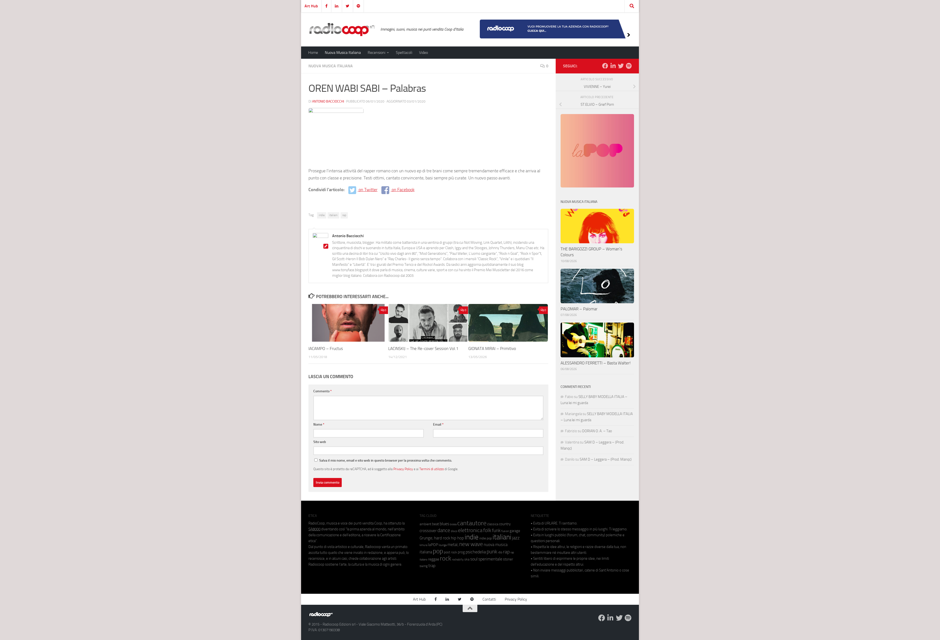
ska (467, 559)
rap (344, 215)
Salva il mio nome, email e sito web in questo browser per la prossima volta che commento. (385, 460)
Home (313, 52)
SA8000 (314, 529)
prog (461, 552)
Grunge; (426, 538)
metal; (452, 544)
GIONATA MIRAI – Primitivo (492, 348)
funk (496, 530)
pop (438, 551)
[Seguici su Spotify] (629, 66)
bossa (453, 524)
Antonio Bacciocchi (328, 101)
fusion (505, 531)
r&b (500, 552)
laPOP (433, 545)
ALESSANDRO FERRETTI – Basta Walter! (596, 363)
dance (443, 530)
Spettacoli (404, 52)
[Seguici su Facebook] (605, 66)
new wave (471, 544)
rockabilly (458, 559)
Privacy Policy (403, 469)
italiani (333, 215)
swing (424, 566)
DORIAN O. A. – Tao (597, 431)
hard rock (442, 538)
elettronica (470, 530)
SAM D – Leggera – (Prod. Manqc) (606, 459)
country (505, 524)
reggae (433, 559)
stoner (508, 559)
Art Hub (311, 6)
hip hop (457, 537)
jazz (516, 538)
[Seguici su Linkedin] (613, 66)
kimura (423, 545)
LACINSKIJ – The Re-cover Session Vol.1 (423, 348)
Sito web (319, 442)
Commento (322, 391)
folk (487, 530)
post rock (450, 552)
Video (423, 52)
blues (444, 523)
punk (492, 552)
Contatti (489, 599)
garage (515, 531)
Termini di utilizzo (431, 469)
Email (438, 424)
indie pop (485, 538)
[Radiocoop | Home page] (342, 29)
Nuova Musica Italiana (343, 52)
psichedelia (476, 552)
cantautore (471, 523)
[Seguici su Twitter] (621, 66)
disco (454, 531)
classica (492, 524)
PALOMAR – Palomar (579, 308)
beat (435, 524)
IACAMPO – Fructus (325, 348)
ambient (425, 524)
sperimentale (490, 559)
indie (322, 215)
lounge (443, 545)
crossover (428, 530)
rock (445, 558)
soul (474, 559)
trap (431, 565)
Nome (318, 424)
